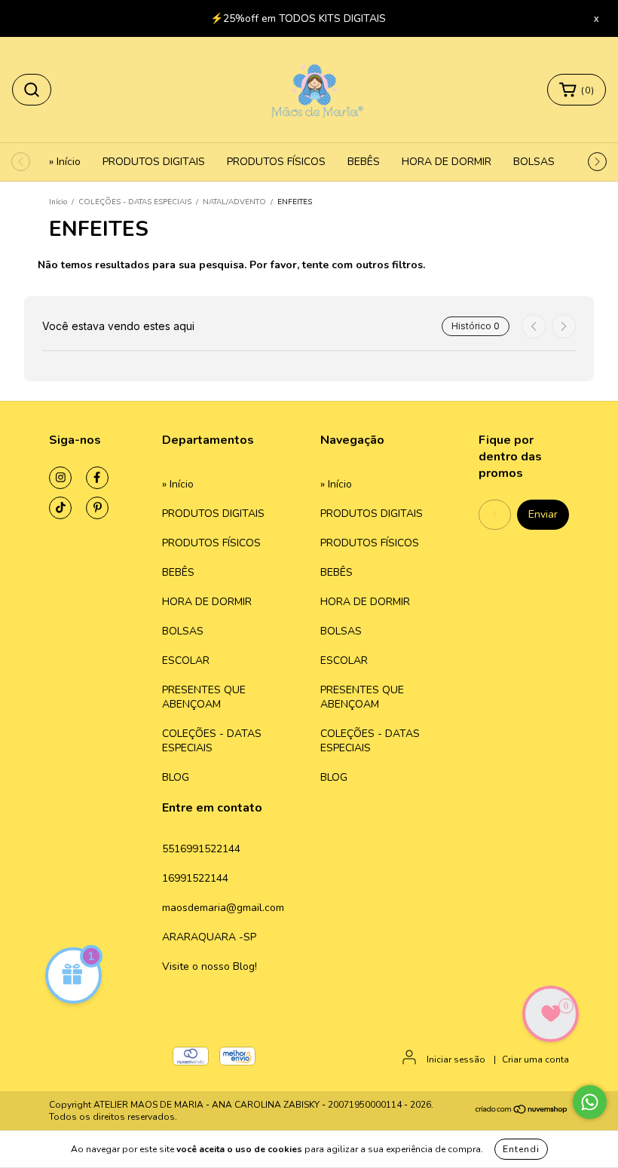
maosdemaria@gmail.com (223, 907)
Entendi (521, 1149)
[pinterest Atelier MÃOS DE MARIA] (97, 508)
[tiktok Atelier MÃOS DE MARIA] (60, 508)
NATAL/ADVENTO (234, 202)
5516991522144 (201, 849)
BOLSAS (534, 161)
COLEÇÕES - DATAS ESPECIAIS (134, 202)
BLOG (175, 777)
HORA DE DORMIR (446, 161)
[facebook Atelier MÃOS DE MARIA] (97, 477)
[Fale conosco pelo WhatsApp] (590, 1102)
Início (58, 202)
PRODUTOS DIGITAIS (153, 161)
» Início (65, 161)
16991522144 (195, 878)
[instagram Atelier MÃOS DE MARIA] (60, 477)
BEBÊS (363, 161)
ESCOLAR (186, 660)
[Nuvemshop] (522, 1111)
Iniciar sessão (456, 1059)
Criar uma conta (535, 1059)
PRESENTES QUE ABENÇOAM (204, 697)
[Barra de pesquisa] (31, 89)
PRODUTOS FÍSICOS (276, 161)
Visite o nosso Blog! (209, 966)
